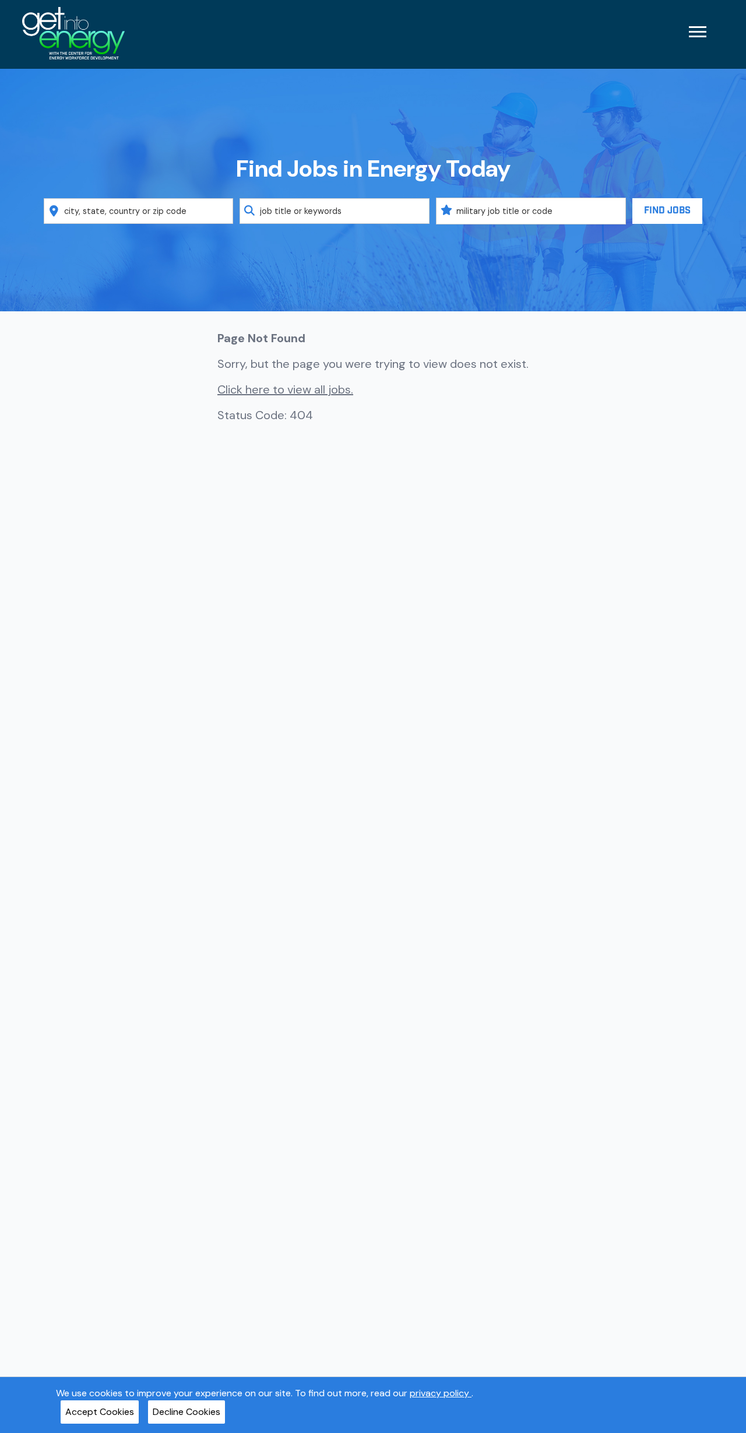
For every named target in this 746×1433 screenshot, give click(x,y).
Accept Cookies (99, 1412)
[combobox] (139, 211)
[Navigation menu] (697, 31)
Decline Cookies (186, 1412)
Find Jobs (667, 211)
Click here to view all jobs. (285, 389)
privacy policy (440, 1393)
